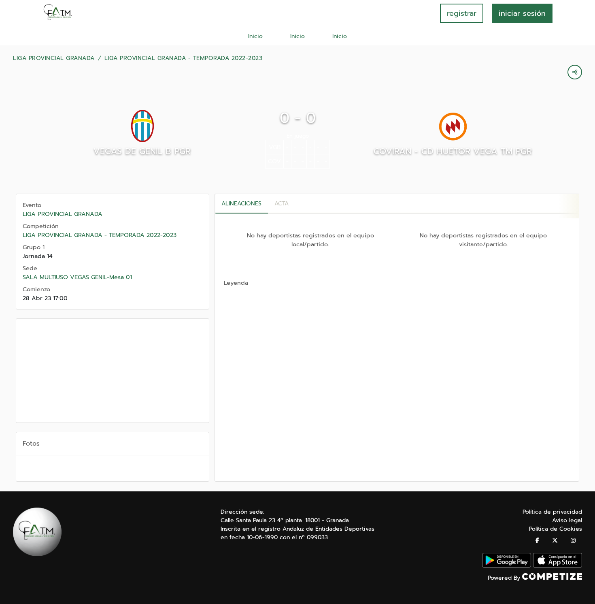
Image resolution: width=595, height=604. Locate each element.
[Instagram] (573, 540)
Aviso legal (567, 520)
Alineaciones (241, 203)
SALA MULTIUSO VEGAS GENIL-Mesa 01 (77, 277)
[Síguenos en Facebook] (537, 540)
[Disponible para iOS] (557, 565)
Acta (281, 203)
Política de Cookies (555, 529)
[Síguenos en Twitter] (555, 540)
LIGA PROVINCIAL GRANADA (54, 58)
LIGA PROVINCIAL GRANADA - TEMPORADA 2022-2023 (183, 58)
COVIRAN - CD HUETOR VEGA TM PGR (453, 151)
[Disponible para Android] (506, 565)
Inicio (255, 36)
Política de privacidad (552, 512)
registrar (461, 13)
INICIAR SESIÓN (522, 13)
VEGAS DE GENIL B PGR (142, 151)
